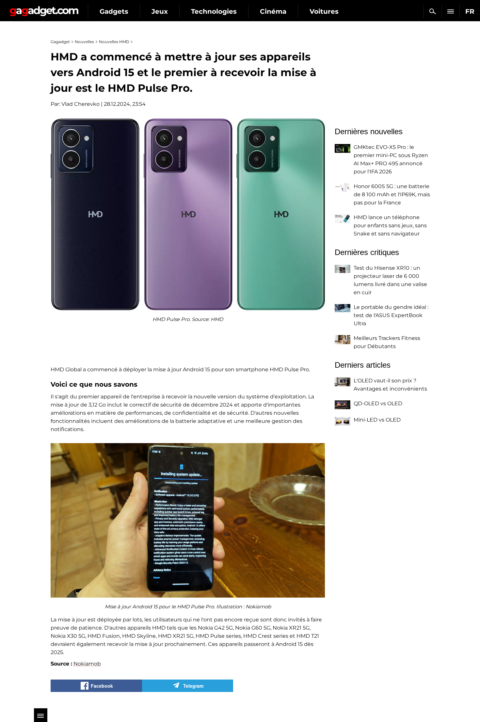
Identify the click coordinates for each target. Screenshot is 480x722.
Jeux (160, 11)
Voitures (324, 11)
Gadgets (114, 11)
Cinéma (273, 11)
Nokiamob (87, 664)
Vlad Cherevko (80, 104)
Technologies (214, 11)
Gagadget (44, 8)
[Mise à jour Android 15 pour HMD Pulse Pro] (188, 520)
